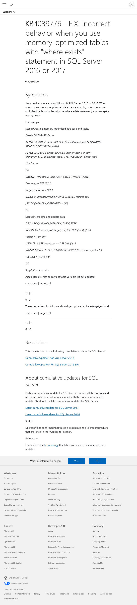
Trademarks (64, 593)
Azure (50, 531)
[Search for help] (12, 4)
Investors (96, 552)
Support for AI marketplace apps (61, 547)
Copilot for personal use (13, 505)
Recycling (92, 593)
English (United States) (18, 577)
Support (7, 11)
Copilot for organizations (14, 499)
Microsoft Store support (57, 489)
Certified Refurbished (56, 505)
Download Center (55, 483)
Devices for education (101, 483)
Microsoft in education (102, 478)
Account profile (54, 478)
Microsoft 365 (9, 547)
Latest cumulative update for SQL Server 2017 (52, 407)
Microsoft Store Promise (58, 510)
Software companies (56, 563)
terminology (51, 445)
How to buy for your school (103, 499)
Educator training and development (107, 505)
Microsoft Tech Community (59, 552)
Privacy (37, 593)
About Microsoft (99, 536)
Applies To (33, 81)
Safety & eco (78, 593)
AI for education (99, 515)
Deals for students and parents (105, 510)
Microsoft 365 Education (102, 494)
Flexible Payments (55, 515)
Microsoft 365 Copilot (13, 563)
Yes (76, 461)
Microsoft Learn (54, 541)
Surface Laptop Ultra (12, 489)
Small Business (10, 568)
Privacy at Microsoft (101, 547)
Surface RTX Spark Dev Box (15, 494)
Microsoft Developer (56, 536)
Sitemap (7, 593)
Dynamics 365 (9, 541)
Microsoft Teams (11, 557)
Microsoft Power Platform (14, 552)
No (97, 461)
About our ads (106, 593)
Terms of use (49, 593)
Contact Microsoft (22, 593)
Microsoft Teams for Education (105, 489)
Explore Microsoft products (15, 510)
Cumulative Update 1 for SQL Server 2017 (49, 357)
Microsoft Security (11, 536)
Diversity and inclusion (102, 557)
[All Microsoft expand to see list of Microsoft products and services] (4, 5)
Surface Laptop (10, 483)
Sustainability (98, 568)
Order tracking (54, 499)
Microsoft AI (9, 531)
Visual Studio (53, 568)
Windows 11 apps (11, 515)
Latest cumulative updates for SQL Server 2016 (52, 414)
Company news (99, 541)
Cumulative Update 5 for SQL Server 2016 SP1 (52, 364)
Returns (51, 494)
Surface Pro (8, 478)
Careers (96, 531)
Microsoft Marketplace (57, 557)
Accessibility (98, 563)
